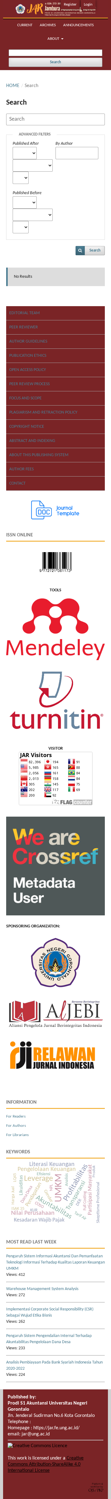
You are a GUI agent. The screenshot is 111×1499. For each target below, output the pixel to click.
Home (12, 85)
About (53, 39)
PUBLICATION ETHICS (27, 355)
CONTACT (17, 483)
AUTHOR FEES (21, 469)
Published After (26, 143)
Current (24, 25)
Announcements (78, 25)
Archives (48, 25)
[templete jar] (55, 518)
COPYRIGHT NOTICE (26, 426)
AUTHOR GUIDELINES (28, 341)
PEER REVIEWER (23, 327)
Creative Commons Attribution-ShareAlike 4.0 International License (46, 1464)
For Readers (16, 1116)
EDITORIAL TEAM (24, 313)
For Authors (16, 1126)
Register (70, 4)
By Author (64, 143)
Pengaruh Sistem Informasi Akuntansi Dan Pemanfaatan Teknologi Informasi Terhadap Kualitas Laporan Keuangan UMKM (55, 1262)
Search (55, 62)
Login (88, 4)
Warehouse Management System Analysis (42, 1289)
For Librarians (17, 1135)
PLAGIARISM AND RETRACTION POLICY (43, 412)
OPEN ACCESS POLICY (27, 370)
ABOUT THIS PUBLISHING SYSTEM (38, 455)
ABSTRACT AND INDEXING (32, 441)
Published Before (27, 193)
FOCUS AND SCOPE (25, 398)
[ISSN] (55, 574)
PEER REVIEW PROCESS (29, 384)
